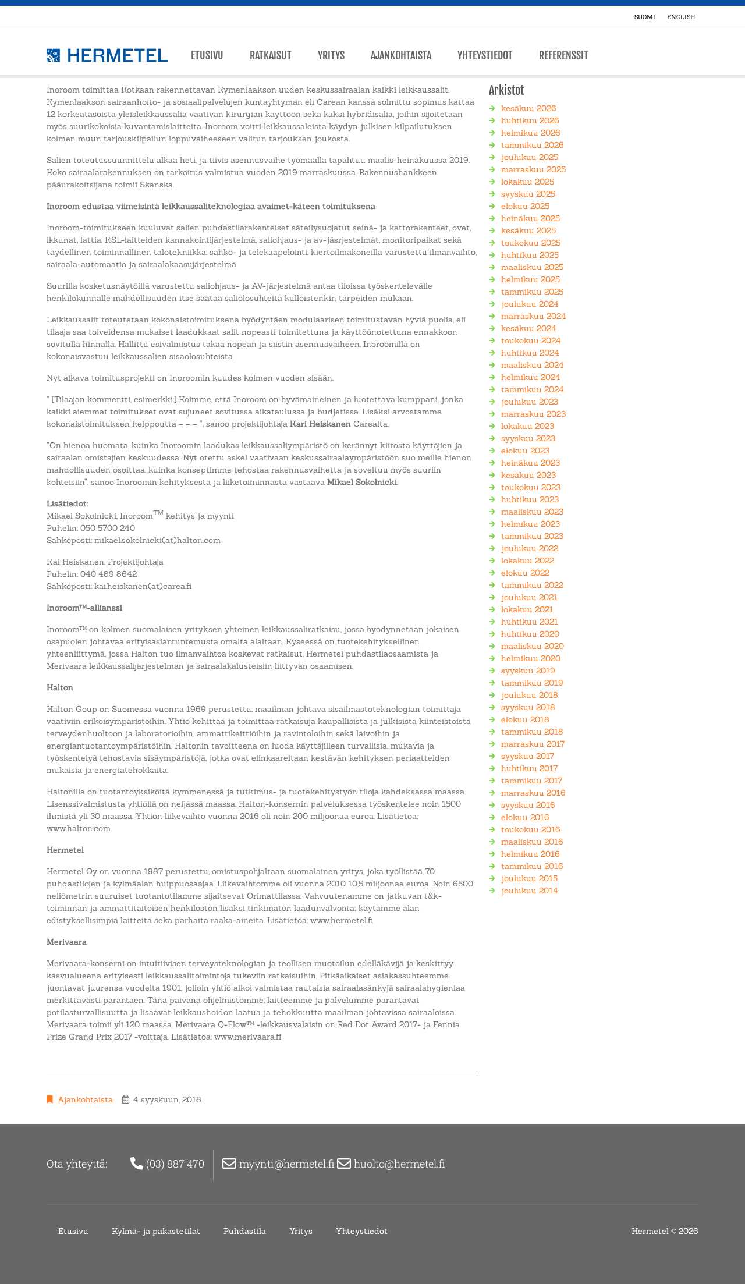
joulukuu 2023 (529, 401)
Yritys (331, 55)
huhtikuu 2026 (530, 120)
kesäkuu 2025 (528, 230)
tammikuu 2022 (532, 585)
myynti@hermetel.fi (288, 1164)
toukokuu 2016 (530, 829)
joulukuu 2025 (529, 157)
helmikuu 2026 (530, 132)
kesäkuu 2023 (528, 475)
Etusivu (207, 55)
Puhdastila (245, 1231)
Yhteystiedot (485, 55)
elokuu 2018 (525, 719)
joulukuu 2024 (530, 304)
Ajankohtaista (401, 55)
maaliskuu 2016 (532, 841)
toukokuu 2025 (530, 242)
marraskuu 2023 (533, 414)
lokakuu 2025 (527, 181)
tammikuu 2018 (532, 731)
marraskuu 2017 (533, 744)
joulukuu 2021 (529, 597)
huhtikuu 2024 (530, 352)
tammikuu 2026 (532, 145)
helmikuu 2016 (530, 854)
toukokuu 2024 (531, 340)
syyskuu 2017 (527, 756)
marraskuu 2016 (533, 793)
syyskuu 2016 (528, 805)
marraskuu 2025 (533, 169)
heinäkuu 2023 (530, 462)
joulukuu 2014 (529, 890)
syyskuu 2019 (528, 670)
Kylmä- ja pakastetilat (156, 1231)
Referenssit (563, 55)
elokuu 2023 (525, 450)
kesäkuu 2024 (528, 328)
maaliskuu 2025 (532, 267)
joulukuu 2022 (529, 548)
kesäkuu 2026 (528, 108)
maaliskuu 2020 (532, 646)
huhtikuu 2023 (530, 499)
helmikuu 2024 (530, 377)
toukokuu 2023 (530, 487)
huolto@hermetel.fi (401, 1164)
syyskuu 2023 (528, 438)
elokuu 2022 (525, 572)
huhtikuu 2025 (530, 255)
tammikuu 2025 (532, 291)
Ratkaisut (271, 55)
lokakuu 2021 (527, 609)
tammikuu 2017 (531, 780)
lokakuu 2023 (527, 426)
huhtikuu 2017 (529, 768)
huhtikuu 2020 (530, 634)
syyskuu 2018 (528, 707)
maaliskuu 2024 (532, 365)
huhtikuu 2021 (529, 621)
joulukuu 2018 (529, 695)
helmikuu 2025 (530, 279)
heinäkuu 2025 (530, 218)
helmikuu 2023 (530, 524)
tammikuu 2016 (532, 866)
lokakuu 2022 (527, 560)
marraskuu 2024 (533, 316)
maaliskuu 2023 (532, 511)
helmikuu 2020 (530, 658)
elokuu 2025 (525, 206)
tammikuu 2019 (532, 683)
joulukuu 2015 (529, 878)
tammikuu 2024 (532, 389)
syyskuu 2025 (528, 194)
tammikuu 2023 (532, 536)
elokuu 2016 (525, 817)
